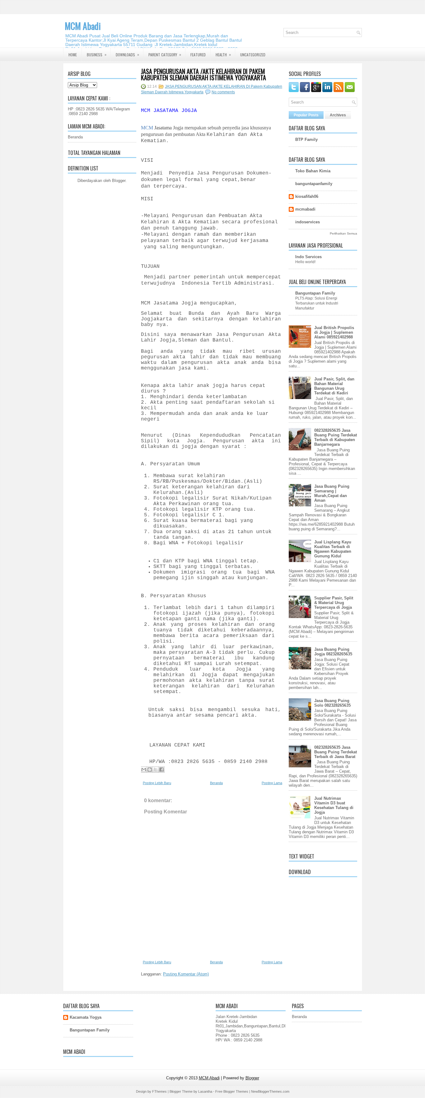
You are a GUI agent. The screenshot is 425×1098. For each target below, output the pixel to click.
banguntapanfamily (313, 183)
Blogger (118, 180)
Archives (338, 115)
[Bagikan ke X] (155, 769)
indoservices (307, 222)
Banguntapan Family (315, 293)
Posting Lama (272, 783)
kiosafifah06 (306, 196)
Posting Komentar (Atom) (186, 974)
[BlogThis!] (150, 769)
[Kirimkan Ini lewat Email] (144, 769)
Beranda (75, 137)
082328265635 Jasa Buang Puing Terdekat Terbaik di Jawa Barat (335, 752)
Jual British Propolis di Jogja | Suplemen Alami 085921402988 (334, 332)
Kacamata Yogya (85, 1017)
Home (72, 54)
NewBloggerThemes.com (270, 1091)
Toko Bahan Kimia (312, 171)
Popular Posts (306, 115)
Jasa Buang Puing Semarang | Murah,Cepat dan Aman (331, 493)
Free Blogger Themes (231, 1091)
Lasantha (205, 1091)
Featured (198, 54)
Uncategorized (252, 54)
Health (223, 54)
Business (96, 54)
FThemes (159, 1091)
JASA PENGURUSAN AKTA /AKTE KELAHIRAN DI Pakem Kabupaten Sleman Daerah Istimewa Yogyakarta (203, 74)
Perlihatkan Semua (343, 233)
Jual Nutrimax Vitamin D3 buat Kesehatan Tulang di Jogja (333, 805)
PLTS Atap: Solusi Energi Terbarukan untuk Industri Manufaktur (316, 303)
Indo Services (308, 256)
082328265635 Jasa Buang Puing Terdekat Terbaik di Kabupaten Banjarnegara (335, 437)
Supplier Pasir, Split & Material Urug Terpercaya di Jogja (333, 603)
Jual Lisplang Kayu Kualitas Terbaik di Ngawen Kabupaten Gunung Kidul (332, 549)
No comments (223, 92)
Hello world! (305, 262)
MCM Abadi (83, 26)
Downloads (127, 54)
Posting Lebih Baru (157, 783)
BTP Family (306, 139)
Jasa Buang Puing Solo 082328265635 (332, 703)
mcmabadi (305, 209)
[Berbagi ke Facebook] (161, 769)
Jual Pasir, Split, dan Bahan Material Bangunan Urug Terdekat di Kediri (334, 386)
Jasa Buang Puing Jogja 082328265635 (333, 651)
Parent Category (164, 54)
